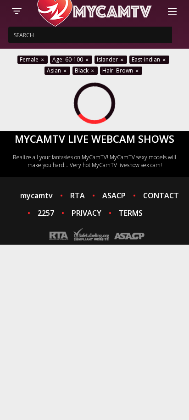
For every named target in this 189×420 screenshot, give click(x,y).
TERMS (131, 213)
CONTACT (161, 195)
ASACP (114, 195)
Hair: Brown (118, 70)
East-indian (146, 59)
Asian (54, 70)
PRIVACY (86, 213)
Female (30, 59)
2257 (46, 213)
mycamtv (36, 195)
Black (82, 70)
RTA (77, 195)
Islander (108, 59)
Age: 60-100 (68, 59)
